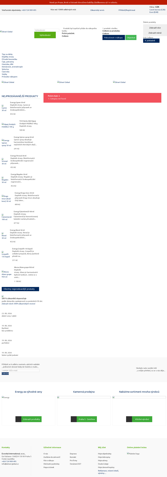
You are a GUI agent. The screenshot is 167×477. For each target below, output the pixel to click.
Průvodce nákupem (9, 76)
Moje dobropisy (104, 457)
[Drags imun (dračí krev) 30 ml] (7, 198)
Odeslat (5, 373)
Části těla (5, 71)
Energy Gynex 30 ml (17, 102)
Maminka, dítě (7, 64)
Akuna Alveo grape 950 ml (24, 267)
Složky (4, 74)
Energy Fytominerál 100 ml (24, 211)
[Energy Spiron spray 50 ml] (7, 142)
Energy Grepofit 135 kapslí (22, 249)
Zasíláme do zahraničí (52, 457)
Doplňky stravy (8, 56)
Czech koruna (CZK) (157, 9)
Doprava (73, 454)
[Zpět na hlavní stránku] (4, 89)
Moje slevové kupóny (106, 467)
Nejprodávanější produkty (20, 96)
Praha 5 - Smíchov (87, 419)
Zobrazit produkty (31, 419)
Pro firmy (73, 460)
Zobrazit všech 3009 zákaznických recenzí (18, 303)
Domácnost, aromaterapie (12, 66)
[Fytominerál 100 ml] (6, 217)
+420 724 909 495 (29, 10)
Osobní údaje (103, 464)
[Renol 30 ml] (5, 235)
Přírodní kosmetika (9, 59)
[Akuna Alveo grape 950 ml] (7, 274)
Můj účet (102, 447)
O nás (46, 454)
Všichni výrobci (142, 419)
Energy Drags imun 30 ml (24, 193)
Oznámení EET (75, 464)
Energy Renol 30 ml (17, 230)
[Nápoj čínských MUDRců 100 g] (9, 125)
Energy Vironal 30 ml (18, 156)
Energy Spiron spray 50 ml (24, 137)
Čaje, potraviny (8, 61)
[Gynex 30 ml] (5, 108)
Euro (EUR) (154, 12)
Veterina (5, 69)
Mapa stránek (49, 467)
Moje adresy (102, 460)
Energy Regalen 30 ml (19, 174)
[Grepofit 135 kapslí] (6, 254)
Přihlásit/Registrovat (127, 10)
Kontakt (73, 457)
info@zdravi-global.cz (10, 464)
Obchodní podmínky (51, 464)
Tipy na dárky (7, 54)
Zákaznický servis (97, 10)
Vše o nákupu (49, 460)
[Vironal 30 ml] (5, 161)
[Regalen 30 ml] (5, 180)
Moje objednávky (104, 454)
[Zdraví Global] (16, 33)
